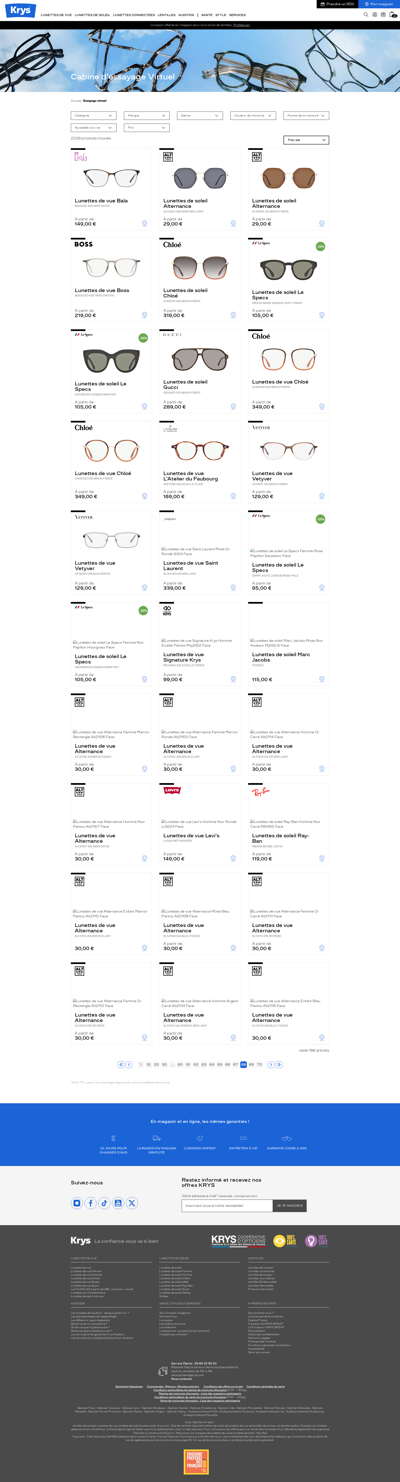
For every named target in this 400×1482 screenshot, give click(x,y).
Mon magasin (381, 4)
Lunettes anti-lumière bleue (88, 1292)
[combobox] (93, 116)
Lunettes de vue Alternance (95, 750)
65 (219, 1064)
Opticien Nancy (176, 1411)
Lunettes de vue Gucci (85, 1285)
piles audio (149, 1425)
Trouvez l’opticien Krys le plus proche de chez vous (189, 1436)
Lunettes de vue (81, 1267)
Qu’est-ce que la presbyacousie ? (91, 1330)
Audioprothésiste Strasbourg (305, 1411)
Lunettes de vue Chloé (280, 384)
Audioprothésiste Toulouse (236, 1411)
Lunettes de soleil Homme (175, 1274)
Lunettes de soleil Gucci (185, 386)
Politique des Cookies (262, 1341)
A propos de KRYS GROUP (265, 1323)
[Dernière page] (279, 1064)
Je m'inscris (290, 1205)
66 (227, 1064)
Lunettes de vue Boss (102, 292)
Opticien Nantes (178, 1408)
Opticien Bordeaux (154, 1408)
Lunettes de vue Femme (86, 1271)
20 (156, 1064)
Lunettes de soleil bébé (173, 1281)
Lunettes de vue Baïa (101, 202)
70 (259, 1064)
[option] (93, 116)
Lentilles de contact (260, 1267)
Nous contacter (181, 1378)
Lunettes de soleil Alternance (185, 205)
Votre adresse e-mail (219, 1196)
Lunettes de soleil (170, 1267)
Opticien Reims (132, 1411)
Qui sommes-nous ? (261, 1312)
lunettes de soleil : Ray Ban (250, 1433)
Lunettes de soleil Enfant (175, 1278)
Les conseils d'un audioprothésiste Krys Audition (102, 1338)
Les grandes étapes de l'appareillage (93, 1316)
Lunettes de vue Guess (85, 1281)
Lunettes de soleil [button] (92, 15)
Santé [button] (206, 15)
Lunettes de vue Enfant (85, 1278)
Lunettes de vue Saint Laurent (190, 567)
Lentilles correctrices (261, 1271)
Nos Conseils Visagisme (174, 1312)
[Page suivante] (271, 1064)
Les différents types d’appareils (90, 1320)
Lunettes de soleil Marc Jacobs (281, 659)
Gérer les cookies (259, 1352)
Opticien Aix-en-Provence (104, 1411)
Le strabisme (167, 1327)
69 (251, 1064)
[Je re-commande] (383, 14)
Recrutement (256, 1330)
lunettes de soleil (128, 1425)
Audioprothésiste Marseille (200, 1415)
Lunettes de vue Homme (86, 1274)
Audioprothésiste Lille (270, 1411)
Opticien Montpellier (249, 1408)
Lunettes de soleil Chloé (185, 295)
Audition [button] (186, 15)
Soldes (163, 1296)
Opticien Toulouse (108, 1408)
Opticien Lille (226, 1408)
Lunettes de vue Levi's (191, 837)
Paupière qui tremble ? (173, 1334)
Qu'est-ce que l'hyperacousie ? (90, 1327)
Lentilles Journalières (261, 1278)
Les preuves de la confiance (265, 1316)
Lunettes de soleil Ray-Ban (280, 840)
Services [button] (237, 15)
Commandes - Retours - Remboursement (173, 1386)
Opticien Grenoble (298, 1408)
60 (180, 1064)
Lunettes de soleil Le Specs (278, 297)
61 (188, 1064)
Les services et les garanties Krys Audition (98, 1334)
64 (211, 1064)
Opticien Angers (154, 1411)
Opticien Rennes (274, 1408)
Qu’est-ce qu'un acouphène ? (89, 1323)
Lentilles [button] (166, 15)
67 (235, 1064)
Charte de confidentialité (263, 1334)
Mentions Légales (259, 1338)
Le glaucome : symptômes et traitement (184, 1330)
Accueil (76, 100)
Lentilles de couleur (260, 1274)
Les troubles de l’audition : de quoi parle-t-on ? (100, 1312)
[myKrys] (374, 14)
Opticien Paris (86, 1408)
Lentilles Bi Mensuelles (262, 1281)
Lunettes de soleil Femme (175, 1271)
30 (164, 1064)
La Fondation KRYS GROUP (266, 1327)
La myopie (165, 1320)
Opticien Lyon (131, 1408)
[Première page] (121, 1064)
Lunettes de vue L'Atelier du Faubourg (190, 478)
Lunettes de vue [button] (56, 15)
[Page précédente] (129, 1064)
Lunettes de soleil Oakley (175, 1292)
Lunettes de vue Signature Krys (184, 659)
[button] (391, 14)
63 (203, 1064)
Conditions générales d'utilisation (269, 1345)
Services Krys (168, 1316)
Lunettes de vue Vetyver (272, 478)
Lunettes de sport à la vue (87, 1296)
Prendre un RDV (340, 4)
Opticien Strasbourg (203, 1408)
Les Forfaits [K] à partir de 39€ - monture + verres (102, 1289)
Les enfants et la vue (172, 1323)
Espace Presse (257, 1320)
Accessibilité (256, 1348)
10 (149, 1064)
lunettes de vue (107, 1425)
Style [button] (220, 15)
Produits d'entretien (261, 1289)
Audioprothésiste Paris (203, 1411)
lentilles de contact (85, 1425)
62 (196, 1064)
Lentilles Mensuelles (261, 1285)
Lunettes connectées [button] (134, 15)
